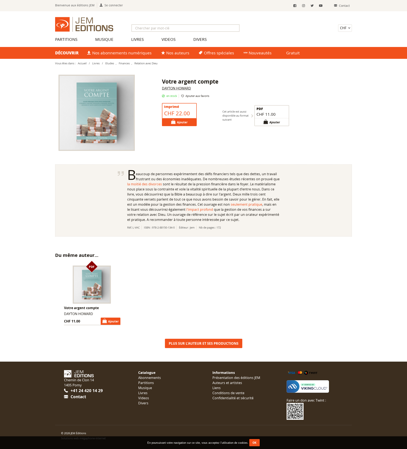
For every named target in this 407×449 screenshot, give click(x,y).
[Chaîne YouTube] (321, 5)
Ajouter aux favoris (197, 96)
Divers (200, 39)
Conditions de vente (228, 393)
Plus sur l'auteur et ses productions (203, 343)
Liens (216, 388)
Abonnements (149, 377)
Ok (254, 443)
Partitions (66, 39)
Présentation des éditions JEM (236, 377)
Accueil (82, 63)
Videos (169, 39)
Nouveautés (260, 53)
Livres (137, 39)
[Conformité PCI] (315, 386)
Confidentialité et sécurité (233, 398)
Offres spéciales (219, 53)
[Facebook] (295, 5)
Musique (104, 39)
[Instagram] (303, 5)
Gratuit (293, 53)
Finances (124, 63)
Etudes (109, 63)
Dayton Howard (176, 88)
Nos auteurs (177, 53)
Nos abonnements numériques (122, 53)
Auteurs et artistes (227, 382)
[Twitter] (312, 5)
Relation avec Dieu (146, 63)
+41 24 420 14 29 (87, 390)
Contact (78, 396)
